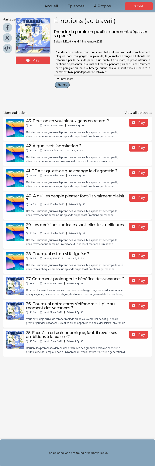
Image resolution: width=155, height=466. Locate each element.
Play (36, 60)
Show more (66, 78)
